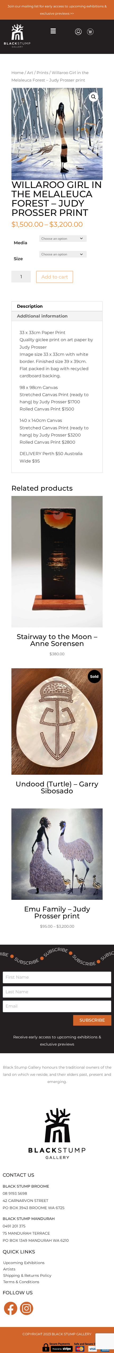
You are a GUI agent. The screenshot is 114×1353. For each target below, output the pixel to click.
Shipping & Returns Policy (27, 1275)
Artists (9, 1269)
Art (30, 72)
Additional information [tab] (42, 316)
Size (18, 258)
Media (20, 242)
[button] (53, 31)
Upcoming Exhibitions (24, 1262)
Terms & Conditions (21, 1281)
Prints (42, 72)
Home (17, 72)
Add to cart (54, 277)
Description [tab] (30, 306)
